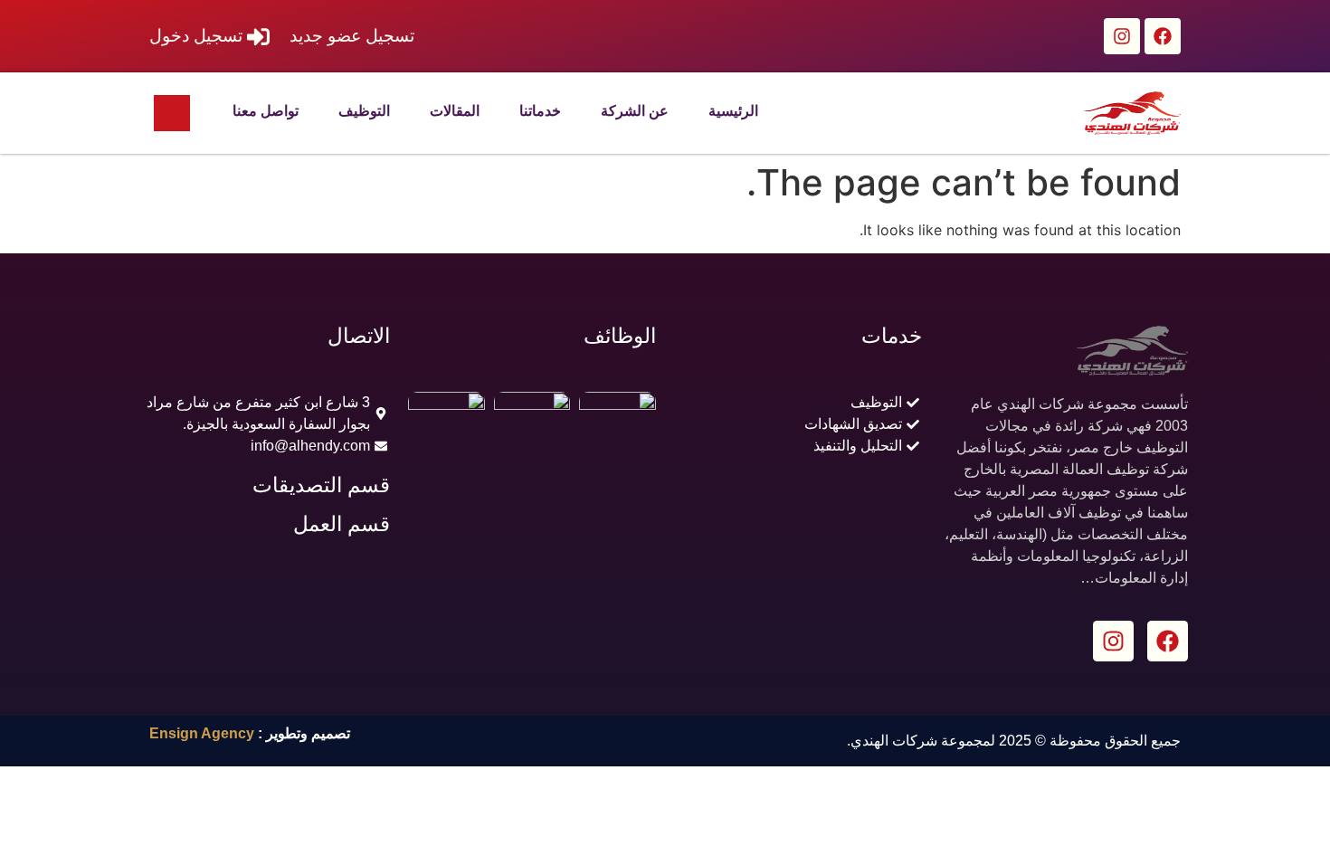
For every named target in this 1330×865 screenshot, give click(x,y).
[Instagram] (1122, 36)
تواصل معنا (266, 111)
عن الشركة (635, 111)
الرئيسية (733, 111)
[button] (172, 113)
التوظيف (364, 111)
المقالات (455, 111)
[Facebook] (1163, 36)
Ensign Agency (201, 733)
